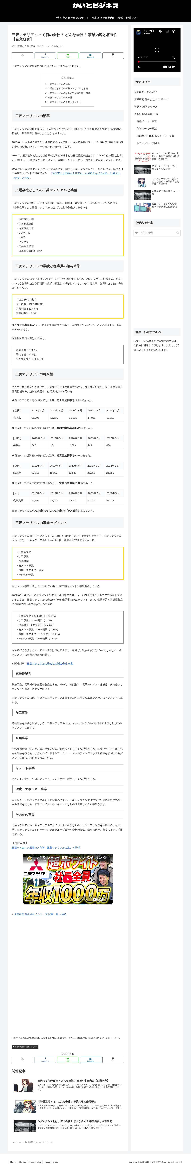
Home (13, 1162)
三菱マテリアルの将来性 (60, 97)
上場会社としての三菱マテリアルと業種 (68, 88)
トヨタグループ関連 (146, 143)
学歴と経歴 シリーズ (145, 106)
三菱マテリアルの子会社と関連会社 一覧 (50, 663)
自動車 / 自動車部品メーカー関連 (154, 136)
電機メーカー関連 (145, 121)
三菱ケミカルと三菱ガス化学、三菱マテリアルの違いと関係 (46, 847)
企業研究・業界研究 (145, 92)
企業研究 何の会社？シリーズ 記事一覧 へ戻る (40, 914)
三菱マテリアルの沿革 (59, 84)
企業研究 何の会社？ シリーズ (26, 1047)
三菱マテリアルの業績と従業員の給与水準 (69, 93)
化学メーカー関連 (145, 128)
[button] (113, 56)
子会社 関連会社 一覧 (146, 114)
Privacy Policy (35, 1162)
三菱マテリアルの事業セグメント (64, 102)
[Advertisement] (68, 940)
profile (55, 1162)
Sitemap (22, 1162)
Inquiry (47, 1162)
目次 (63, 77)
